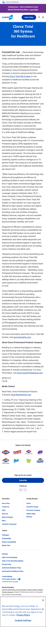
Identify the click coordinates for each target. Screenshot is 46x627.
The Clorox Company (33, 510)
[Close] (43, 600)
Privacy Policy (6, 564)
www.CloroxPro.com (22, 337)
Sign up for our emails (23, 475)
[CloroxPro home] (7, 17)
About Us (5, 514)
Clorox (28, 503)
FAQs (3, 510)
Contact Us (5, 507)
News (4, 521)
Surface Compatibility (9, 542)
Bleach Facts (6, 545)
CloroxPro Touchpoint (9, 524)
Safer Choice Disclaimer (9, 557)
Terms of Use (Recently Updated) (12, 561)
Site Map (5, 554)
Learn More (33, 10)
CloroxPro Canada (32, 507)
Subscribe (23, 480)
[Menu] (43, 17)
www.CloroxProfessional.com (30, 373)
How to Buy (29, 17)
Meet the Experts (7, 517)
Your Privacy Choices (9, 579)
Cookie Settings (7, 576)
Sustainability (6, 538)
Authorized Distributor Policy (11, 568)
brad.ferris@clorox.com (21, 394)
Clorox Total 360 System (20, 76)
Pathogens (5, 535)
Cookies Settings (23, 620)
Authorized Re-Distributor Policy (12, 571)
